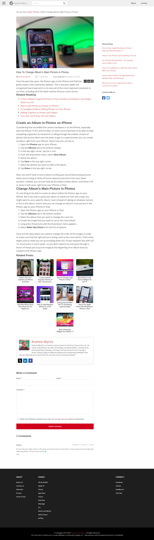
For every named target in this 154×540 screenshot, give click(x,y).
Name (19, 378)
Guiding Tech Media (78, 533)
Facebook (119, 482)
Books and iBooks (44, 511)
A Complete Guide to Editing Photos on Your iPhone (45, 109)
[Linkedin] (25, 361)
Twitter (118, 486)
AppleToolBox (18, 3)
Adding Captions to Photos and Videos (38, 112)
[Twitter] (20, 361)
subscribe (64, 419)
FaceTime (41, 500)
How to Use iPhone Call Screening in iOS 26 (119, 55)
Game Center (43, 515)
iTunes (40, 497)
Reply (17, 454)
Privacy (18, 493)
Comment (20, 390)
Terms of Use (21, 497)
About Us (19, 482)
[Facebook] (30, 361)
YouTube (119, 493)
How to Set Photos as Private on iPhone (39, 105)
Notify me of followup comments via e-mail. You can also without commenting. (51, 419)
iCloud (40, 489)
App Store (41, 493)
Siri (39, 507)
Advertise (19, 489)
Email (59, 378)
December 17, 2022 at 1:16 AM (83, 445)
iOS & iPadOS (43, 482)
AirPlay (40, 518)
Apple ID (41, 486)
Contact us (20, 486)
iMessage (41, 504)
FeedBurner (120, 489)
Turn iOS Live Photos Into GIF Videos (38, 116)
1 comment (43, 77)
